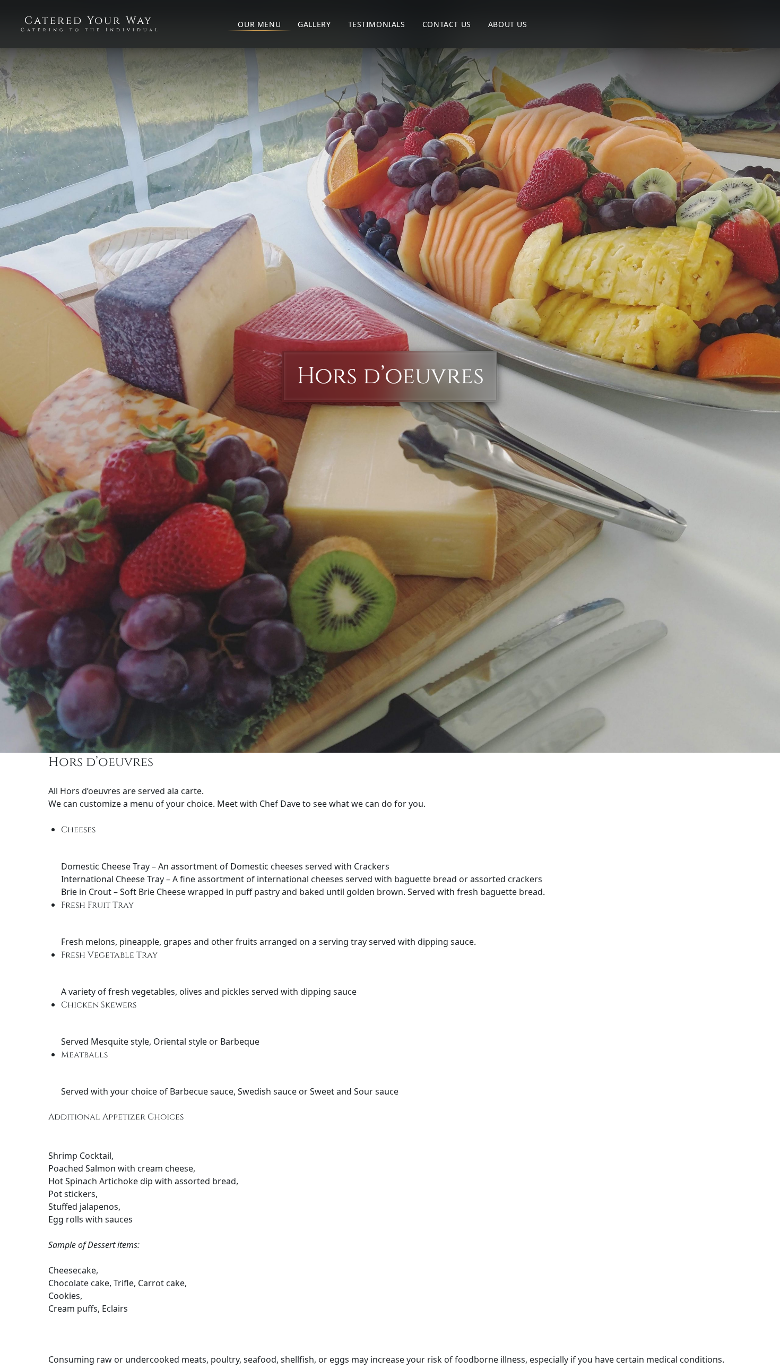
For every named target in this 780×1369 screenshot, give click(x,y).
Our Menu (259, 24)
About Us (507, 24)
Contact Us (446, 24)
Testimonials (376, 24)
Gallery (314, 24)
